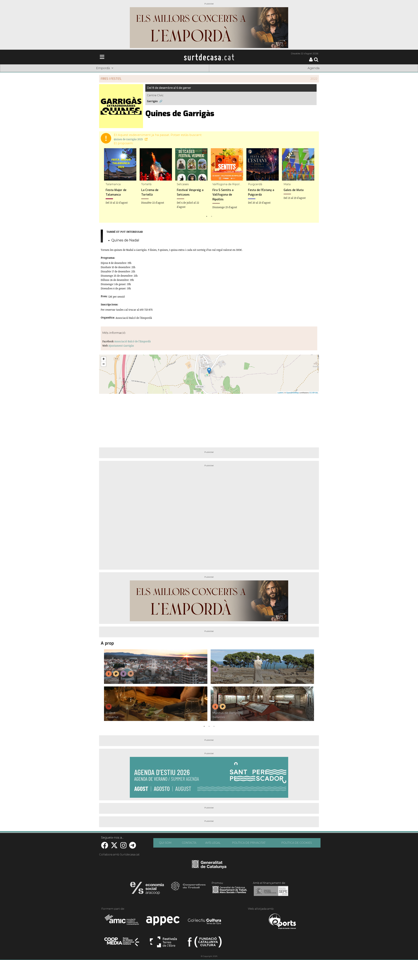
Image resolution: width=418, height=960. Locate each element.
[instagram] (123, 847)
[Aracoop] (147, 889)
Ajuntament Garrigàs (121, 345)
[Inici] (209, 57)
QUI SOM (165, 842)
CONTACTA (189, 842)
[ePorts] (282, 922)
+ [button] (104, 359)
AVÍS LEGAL (213, 842)
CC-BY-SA (313, 392)
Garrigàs (152, 101)
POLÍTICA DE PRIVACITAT (248, 842)
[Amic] (122, 922)
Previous (106, 183)
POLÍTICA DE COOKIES (296, 842)
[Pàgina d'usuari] (311, 60)
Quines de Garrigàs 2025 (129, 139)
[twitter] (114, 847)
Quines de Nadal (125, 240)
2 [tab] (211, 216)
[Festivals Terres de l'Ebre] (163, 943)
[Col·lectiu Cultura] (205, 922)
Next (312, 183)
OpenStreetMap (292, 392)
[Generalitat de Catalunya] (209, 867)
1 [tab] (206, 216)
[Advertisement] (209, 419)
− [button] (104, 364)
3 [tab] (214, 726)
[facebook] (104, 847)
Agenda (314, 68)
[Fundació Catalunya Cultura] (205, 943)
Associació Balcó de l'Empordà (132, 341)
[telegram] (132, 847)
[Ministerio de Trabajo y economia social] (271, 893)
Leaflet (280, 392)
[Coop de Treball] (188, 889)
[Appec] (163, 922)
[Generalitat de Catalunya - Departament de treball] (230, 893)
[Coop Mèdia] (122, 943)
